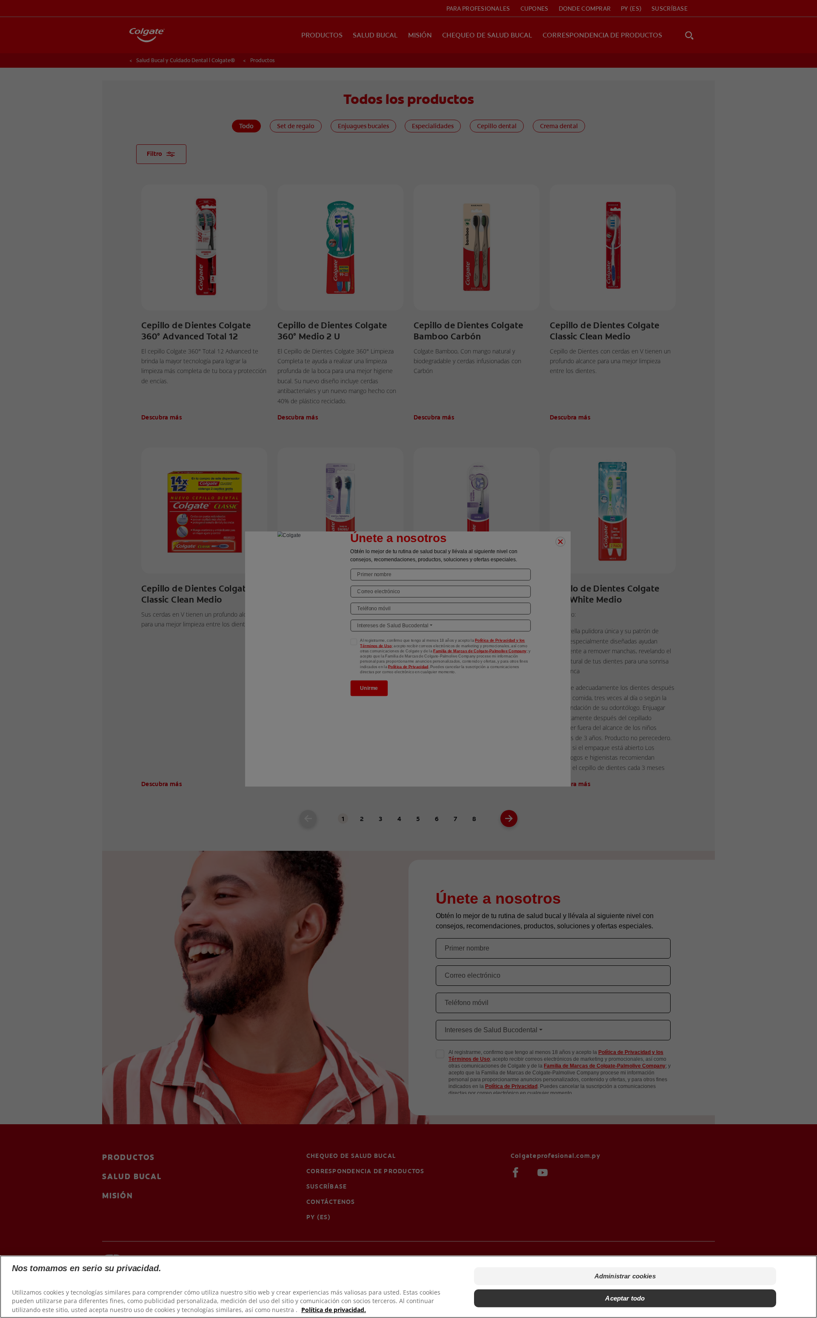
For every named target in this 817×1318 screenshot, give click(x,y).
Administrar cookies (625, 1276)
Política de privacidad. (333, 1310)
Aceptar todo (625, 1298)
